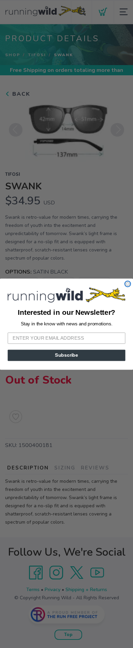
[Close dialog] (128, 284)
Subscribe (66, 355)
